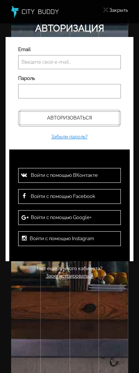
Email (24, 49)
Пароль (26, 78)
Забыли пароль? (69, 137)
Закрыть (118, 10)
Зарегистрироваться (69, 276)
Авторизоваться (69, 118)
